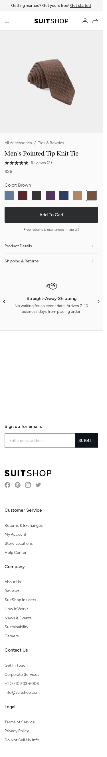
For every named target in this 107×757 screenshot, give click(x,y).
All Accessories (18, 142)
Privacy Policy (17, 731)
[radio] (9, 195)
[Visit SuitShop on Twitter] (38, 485)
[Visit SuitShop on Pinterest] (18, 485)
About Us (13, 582)
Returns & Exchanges (24, 525)
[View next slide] (98, 301)
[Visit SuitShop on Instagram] (28, 485)
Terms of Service (20, 722)
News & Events (18, 618)
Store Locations (19, 543)
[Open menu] (7, 21)
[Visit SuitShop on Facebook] (7, 485)
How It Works (17, 609)
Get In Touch (16, 665)
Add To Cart (51, 214)
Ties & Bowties (51, 142)
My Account (15, 534)
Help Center (16, 552)
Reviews (12, 591)
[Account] (85, 21)
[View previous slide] (4, 301)
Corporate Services (22, 674)
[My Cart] (96, 21)
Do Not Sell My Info (22, 740)
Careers (12, 636)
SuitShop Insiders (20, 599)
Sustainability (16, 627)
